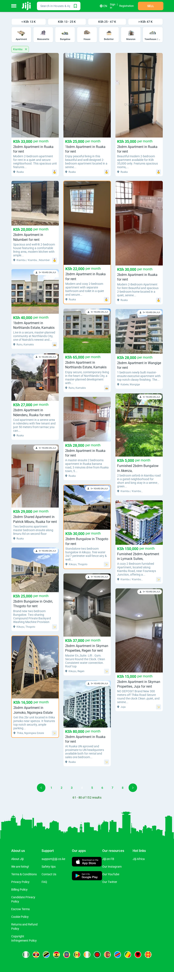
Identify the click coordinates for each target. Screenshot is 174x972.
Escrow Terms (20, 909)
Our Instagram (112, 866)
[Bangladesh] (97, 954)
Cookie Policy (20, 916)
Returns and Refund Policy (24, 926)
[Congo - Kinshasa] (117, 954)
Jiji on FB (108, 859)
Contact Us (49, 874)
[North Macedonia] (148, 954)
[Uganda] (36, 954)
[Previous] (41, 787)
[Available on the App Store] (87, 862)
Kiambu (18, 49)
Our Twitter (109, 882)
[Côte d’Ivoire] (87, 954)
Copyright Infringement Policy (24, 938)
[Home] (27, 6)
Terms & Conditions (24, 874)
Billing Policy (19, 889)
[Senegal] (76, 954)
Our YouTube (110, 874)
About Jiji (17, 859)
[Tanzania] (46, 954)
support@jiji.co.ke (53, 859)
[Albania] (138, 954)
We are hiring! (20, 866)
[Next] (133, 787)
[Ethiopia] (66, 954)
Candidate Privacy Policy (23, 899)
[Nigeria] (25, 954)
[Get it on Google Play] (87, 876)
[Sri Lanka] (107, 954)
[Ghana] (56, 954)
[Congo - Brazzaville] (127, 954)
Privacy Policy (20, 882)
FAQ (44, 882)
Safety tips (49, 866)
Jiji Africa (139, 859)
